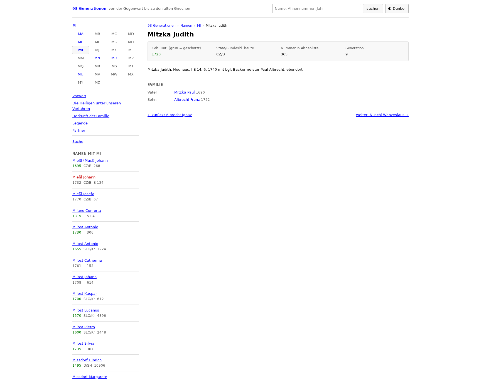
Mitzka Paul (184, 92)
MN (97, 58)
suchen (373, 8)
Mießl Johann (83, 177)
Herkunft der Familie (90, 116)
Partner (78, 130)
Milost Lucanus (85, 310)
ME (80, 42)
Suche (77, 141)
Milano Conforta (86, 211)
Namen (186, 26)
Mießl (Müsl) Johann (90, 160)
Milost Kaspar (84, 293)
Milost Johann (84, 277)
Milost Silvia (83, 343)
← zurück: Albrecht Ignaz (170, 115)
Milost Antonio (85, 227)
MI (80, 50)
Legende (80, 123)
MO (114, 58)
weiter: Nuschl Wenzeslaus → (382, 115)
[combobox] (316, 8)
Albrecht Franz (187, 99)
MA (81, 34)
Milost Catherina (87, 260)
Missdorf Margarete (89, 377)
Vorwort (79, 96)
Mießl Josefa (83, 194)
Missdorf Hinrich (87, 360)
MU (81, 74)
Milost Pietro (83, 327)
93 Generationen (89, 8)
